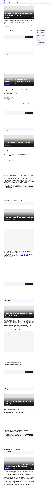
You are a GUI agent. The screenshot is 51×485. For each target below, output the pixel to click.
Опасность (18, 2)
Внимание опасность (10, 5)
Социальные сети (13, 181)
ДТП (4, 2)
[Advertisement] (19, 43)
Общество (10, 2)
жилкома (28, 175)
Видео (22, 2)
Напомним (5, 30)
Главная (5, 5)
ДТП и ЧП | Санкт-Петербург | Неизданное (20, 254)
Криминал (14, 2)
